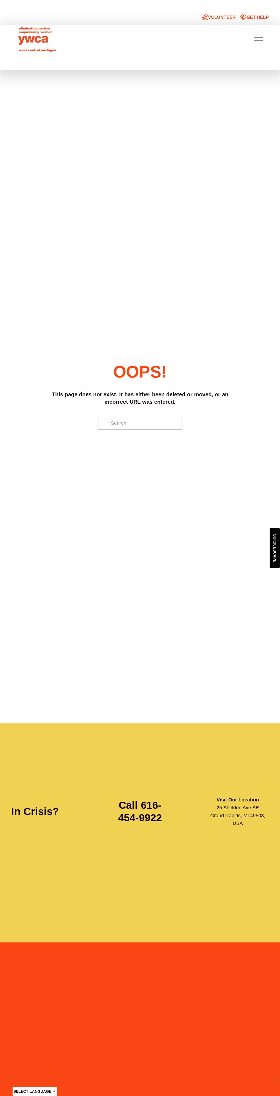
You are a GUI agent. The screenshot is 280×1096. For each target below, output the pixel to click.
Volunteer (219, 17)
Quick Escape (275, 548)
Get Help (254, 17)
